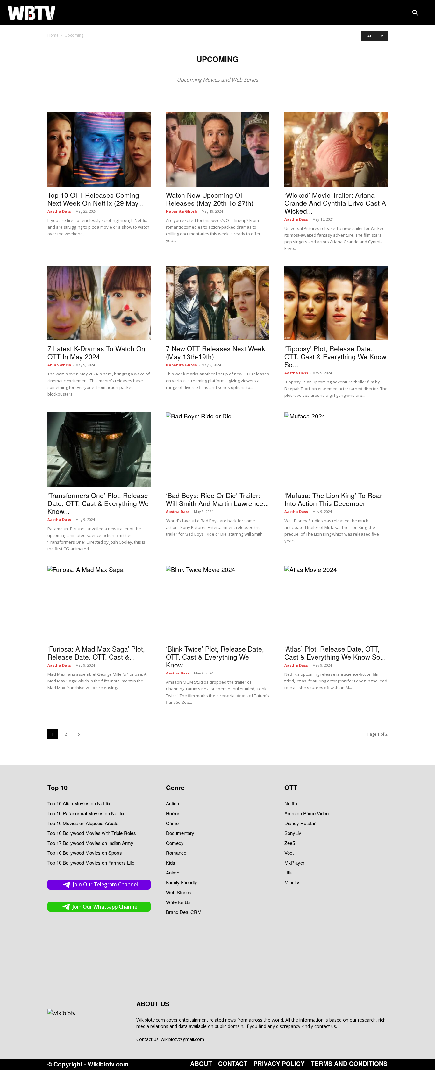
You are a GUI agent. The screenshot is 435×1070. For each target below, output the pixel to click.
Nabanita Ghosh (181, 211)
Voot (289, 852)
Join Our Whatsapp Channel (106, 906)
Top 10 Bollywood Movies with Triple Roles (91, 833)
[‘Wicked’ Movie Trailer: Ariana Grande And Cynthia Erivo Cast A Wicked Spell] (336, 149)
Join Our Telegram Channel (105, 884)
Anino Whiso (59, 364)
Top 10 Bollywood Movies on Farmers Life (90, 862)
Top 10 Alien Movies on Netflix (79, 803)
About (201, 1063)
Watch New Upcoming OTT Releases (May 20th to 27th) (209, 199)
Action (172, 803)
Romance (176, 852)
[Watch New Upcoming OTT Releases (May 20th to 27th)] (217, 149)
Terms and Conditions (349, 1063)
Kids (170, 862)
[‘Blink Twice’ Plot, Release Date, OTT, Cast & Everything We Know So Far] (217, 603)
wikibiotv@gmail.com (182, 1039)
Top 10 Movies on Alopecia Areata (82, 823)
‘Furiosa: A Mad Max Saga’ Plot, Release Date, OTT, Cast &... (96, 652)
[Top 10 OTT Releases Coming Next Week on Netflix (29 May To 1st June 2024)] (99, 149)
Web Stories (178, 892)
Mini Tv (291, 882)
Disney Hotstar (300, 823)
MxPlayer (294, 862)
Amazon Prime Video (306, 813)
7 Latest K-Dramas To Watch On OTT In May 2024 (96, 352)
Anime (172, 872)
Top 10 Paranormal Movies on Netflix (86, 813)
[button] (415, 13)
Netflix (291, 803)
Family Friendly (181, 882)
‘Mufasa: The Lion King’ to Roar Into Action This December (333, 499)
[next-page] (79, 734)
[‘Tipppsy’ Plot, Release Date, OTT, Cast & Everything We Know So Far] (336, 303)
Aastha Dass (59, 211)
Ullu (288, 872)
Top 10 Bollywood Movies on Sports (84, 852)
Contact (232, 1063)
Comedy (175, 842)
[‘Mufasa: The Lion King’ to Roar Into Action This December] (336, 449)
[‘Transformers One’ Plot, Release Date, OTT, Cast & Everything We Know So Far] (99, 449)
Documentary (180, 833)
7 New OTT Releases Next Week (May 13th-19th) (215, 352)
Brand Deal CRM (184, 912)
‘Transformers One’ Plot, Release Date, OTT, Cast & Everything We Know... (98, 503)
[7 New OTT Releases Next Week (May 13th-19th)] (217, 303)
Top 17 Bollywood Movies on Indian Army (90, 842)
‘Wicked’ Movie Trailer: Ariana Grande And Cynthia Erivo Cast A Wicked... (335, 203)
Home (53, 35)
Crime (172, 823)
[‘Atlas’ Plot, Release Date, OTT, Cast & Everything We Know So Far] (336, 603)
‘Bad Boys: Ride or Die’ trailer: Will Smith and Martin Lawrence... (217, 499)
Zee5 (289, 842)
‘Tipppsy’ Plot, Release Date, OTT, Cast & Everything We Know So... (335, 356)
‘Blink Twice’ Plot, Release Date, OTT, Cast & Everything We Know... (215, 656)
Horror (172, 813)
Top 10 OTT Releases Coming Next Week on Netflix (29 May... (95, 199)
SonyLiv (292, 833)
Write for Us (178, 902)
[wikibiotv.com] (31, 12)
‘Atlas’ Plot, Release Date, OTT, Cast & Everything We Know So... (335, 652)
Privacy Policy (279, 1063)
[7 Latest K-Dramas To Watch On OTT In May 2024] (99, 303)
